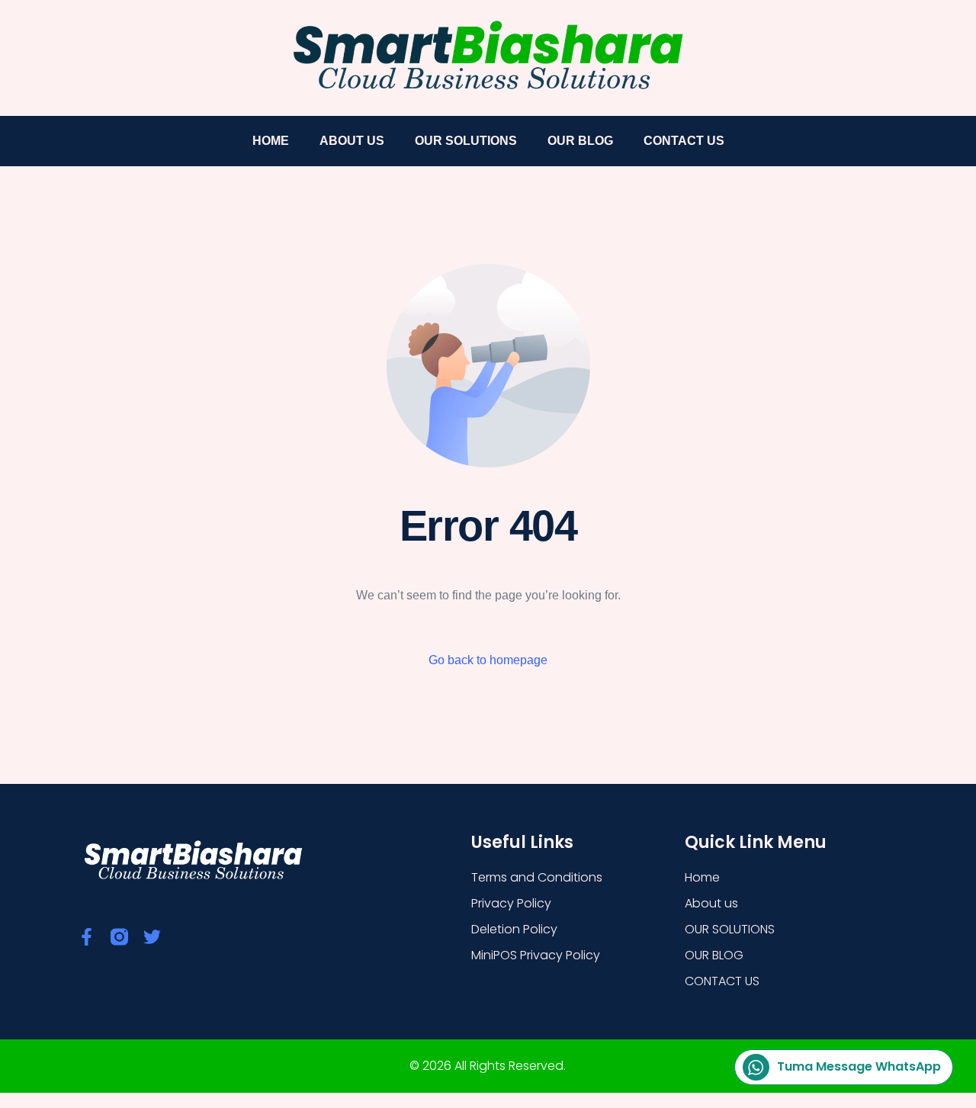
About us (351, 140)
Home (270, 140)
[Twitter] (152, 937)
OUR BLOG (580, 140)
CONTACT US (684, 140)
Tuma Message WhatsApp (859, 1066)
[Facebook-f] (86, 937)
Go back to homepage (488, 660)
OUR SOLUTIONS (466, 140)
